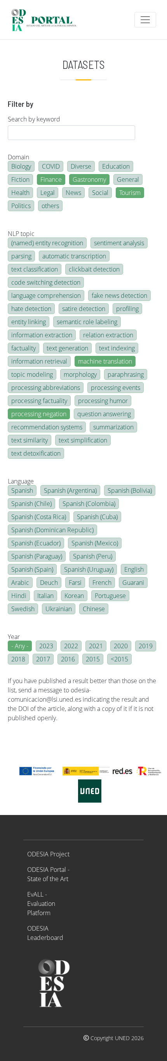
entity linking (28, 322)
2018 (18, 659)
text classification (34, 269)
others (50, 206)
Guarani (133, 582)
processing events (115, 387)
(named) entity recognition (47, 243)
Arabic (20, 582)
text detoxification (36, 453)
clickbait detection (94, 269)
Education (116, 166)
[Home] (47, 19)
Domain (18, 157)
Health (20, 192)
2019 (146, 646)
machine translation (105, 361)
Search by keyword (34, 119)
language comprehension (46, 295)
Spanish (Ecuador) (36, 543)
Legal (47, 192)
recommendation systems (46, 427)
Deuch (49, 582)
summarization (113, 427)
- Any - (19, 646)
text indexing (117, 348)
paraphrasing (126, 374)
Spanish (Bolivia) (130, 490)
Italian (45, 595)
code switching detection (45, 282)
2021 (96, 646)
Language (21, 481)
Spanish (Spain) (32, 569)
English (134, 569)
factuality (23, 348)
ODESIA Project (48, 854)
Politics (21, 206)
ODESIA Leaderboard (45, 933)
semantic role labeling (87, 322)
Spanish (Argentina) (70, 490)
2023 (46, 646)
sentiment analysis (119, 243)
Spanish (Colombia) (89, 503)
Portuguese (110, 595)
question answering (104, 414)
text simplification (83, 440)
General (128, 179)
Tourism (130, 192)
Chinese (94, 609)
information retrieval (39, 361)
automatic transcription (74, 256)
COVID (51, 166)
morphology (80, 374)
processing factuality (39, 400)
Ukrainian (58, 609)
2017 (43, 659)
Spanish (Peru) (92, 556)
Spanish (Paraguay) (36, 556)
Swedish (23, 609)
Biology (21, 166)
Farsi (75, 582)
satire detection (83, 308)
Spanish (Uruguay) (88, 569)
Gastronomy (89, 179)
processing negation (38, 414)
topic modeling (32, 374)
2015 (93, 659)
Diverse (81, 166)
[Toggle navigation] (145, 19)
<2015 (119, 659)
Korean (74, 595)
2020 (121, 646)
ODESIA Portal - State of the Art (48, 874)
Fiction (20, 179)
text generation (67, 348)
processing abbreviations (45, 387)
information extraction (41, 335)
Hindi (18, 595)
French (101, 582)
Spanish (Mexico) (94, 543)
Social (100, 192)
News (73, 192)
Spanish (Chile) (31, 503)
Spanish (22, 490)
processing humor (103, 400)
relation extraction (108, 335)
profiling (127, 308)
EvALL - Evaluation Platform (41, 903)
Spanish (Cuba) (97, 517)
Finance (51, 179)
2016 (68, 659)
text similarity (29, 440)
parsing (21, 256)
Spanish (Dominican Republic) (52, 530)
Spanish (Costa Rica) (38, 517)
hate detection (31, 308)
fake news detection (119, 295)
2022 (71, 646)
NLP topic (21, 233)
